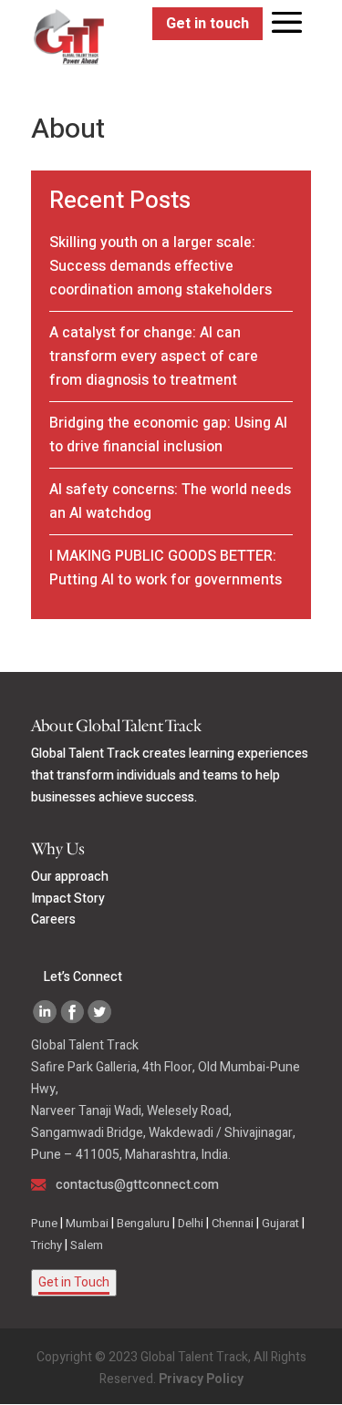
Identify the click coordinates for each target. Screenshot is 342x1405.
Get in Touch (73, 1282)
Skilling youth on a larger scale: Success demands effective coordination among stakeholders (160, 266)
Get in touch (207, 24)
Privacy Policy (201, 1379)
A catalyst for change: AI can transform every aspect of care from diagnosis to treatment (153, 356)
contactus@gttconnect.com (137, 1184)
